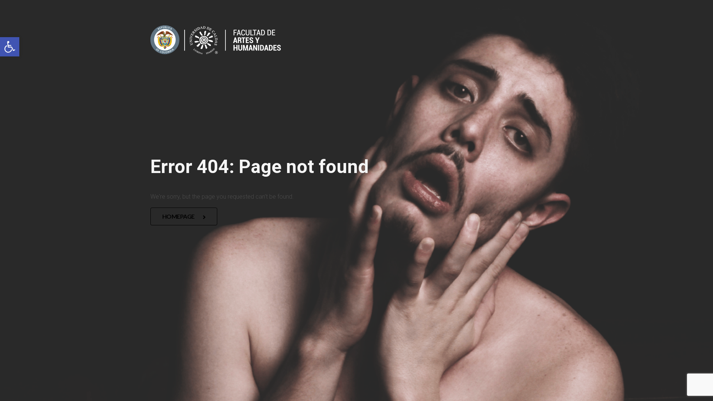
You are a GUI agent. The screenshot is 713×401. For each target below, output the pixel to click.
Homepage (179, 216)
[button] (9, 46)
